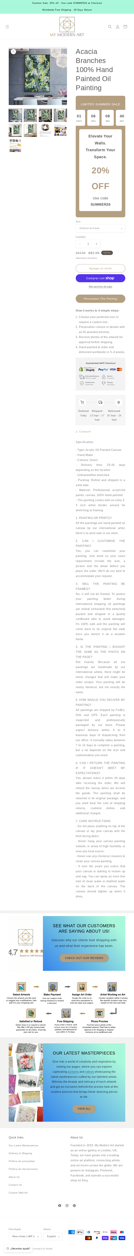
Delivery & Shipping (20, 1153)
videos (89, 1071)
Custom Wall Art (18, 1192)
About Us (14, 1177)
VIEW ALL (84, 1108)
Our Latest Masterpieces (23, 1145)
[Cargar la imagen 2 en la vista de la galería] (30, 115)
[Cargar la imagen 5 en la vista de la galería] (15, 130)
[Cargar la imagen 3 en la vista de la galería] (45, 115)
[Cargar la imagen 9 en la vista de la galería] (15, 145)
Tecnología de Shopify (42, 1249)
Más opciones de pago (100, 286)
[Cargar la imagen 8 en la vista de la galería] (60, 130)
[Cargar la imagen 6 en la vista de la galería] (30, 130)
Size (78, 221)
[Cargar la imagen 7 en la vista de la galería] (45, 130)
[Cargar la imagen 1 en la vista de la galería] (15, 115)
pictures (73, 1071)
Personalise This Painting (100, 298)
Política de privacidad (22, 1161)
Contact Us (15, 1184)
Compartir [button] (85, 431)
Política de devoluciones (23, 1169)
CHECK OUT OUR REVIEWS (84, 957)
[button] (7, 27)
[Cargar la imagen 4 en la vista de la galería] (60, 115)
